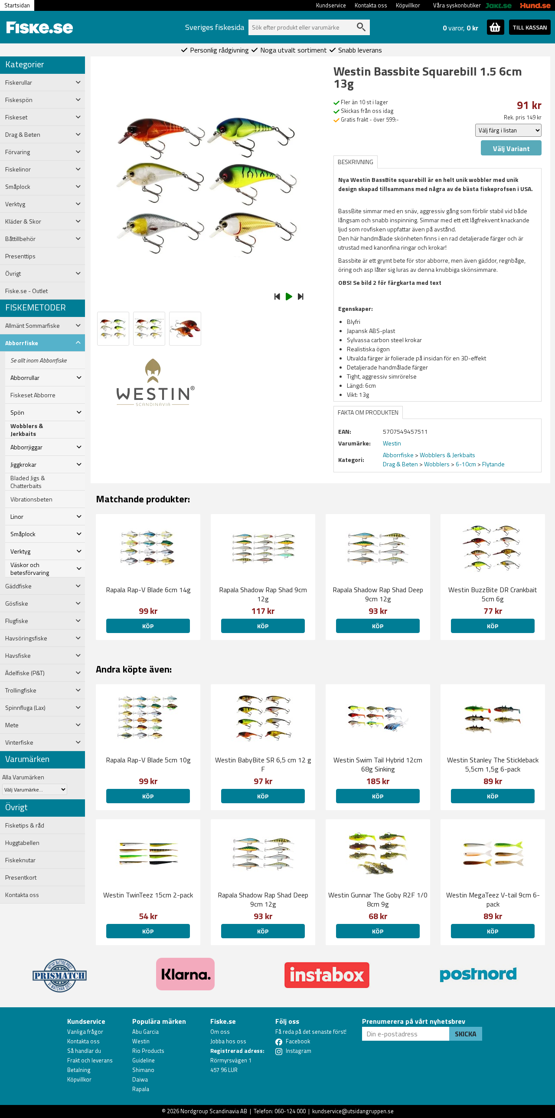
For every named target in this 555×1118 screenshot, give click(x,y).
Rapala (140, 1089)
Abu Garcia (145, 1031)
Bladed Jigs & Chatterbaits (27, 482)
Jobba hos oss (228, 1041)
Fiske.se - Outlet (26, 291)
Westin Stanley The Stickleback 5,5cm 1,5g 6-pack (493, 764)
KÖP (147, 625)
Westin (141, 1041)
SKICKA (466, 1034)
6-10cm (466, 463)
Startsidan (17, 5)
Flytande (493, 463)
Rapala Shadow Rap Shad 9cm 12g (263, 594)
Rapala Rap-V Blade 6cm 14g (148, 589)
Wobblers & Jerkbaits (26, 430)
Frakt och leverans (90, 1060)
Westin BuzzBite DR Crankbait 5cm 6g (492, 594)
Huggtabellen (22, 843)
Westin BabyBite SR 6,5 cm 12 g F (263, 764)
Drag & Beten (400, 463)
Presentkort (20, 877)
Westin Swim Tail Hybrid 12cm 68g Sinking (377, 764)
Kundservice (331, 5)
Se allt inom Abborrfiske (38, 360)
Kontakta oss (371, 5)
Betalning (79, 1069)
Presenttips (20, 256)
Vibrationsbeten (31, 499)
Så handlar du (84, 1050)
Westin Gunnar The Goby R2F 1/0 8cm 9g (378, 899)
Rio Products (148, 1050)
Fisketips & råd (24, 825)
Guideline (143, 1060)
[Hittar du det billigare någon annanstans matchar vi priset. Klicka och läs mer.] (59, 970)
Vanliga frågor (85, 1031)
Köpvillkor (408, 5)
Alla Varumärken (23, 777)
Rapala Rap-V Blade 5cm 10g (148, 760)
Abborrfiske (398, 454)
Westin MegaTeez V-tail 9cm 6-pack (493, 899)
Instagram (298, 1050)
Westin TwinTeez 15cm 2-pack (148, 895)
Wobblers (437, 463)
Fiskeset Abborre (33, 395)
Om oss (220, 1031)
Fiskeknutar (20, 860)
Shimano (143, 1069)
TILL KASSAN (530, 27)
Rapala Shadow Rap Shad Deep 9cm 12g (378, 594)
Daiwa (140, 1079)
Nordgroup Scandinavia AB (213, 1111)
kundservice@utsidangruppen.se (353, 1111)
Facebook (298, 1041)
